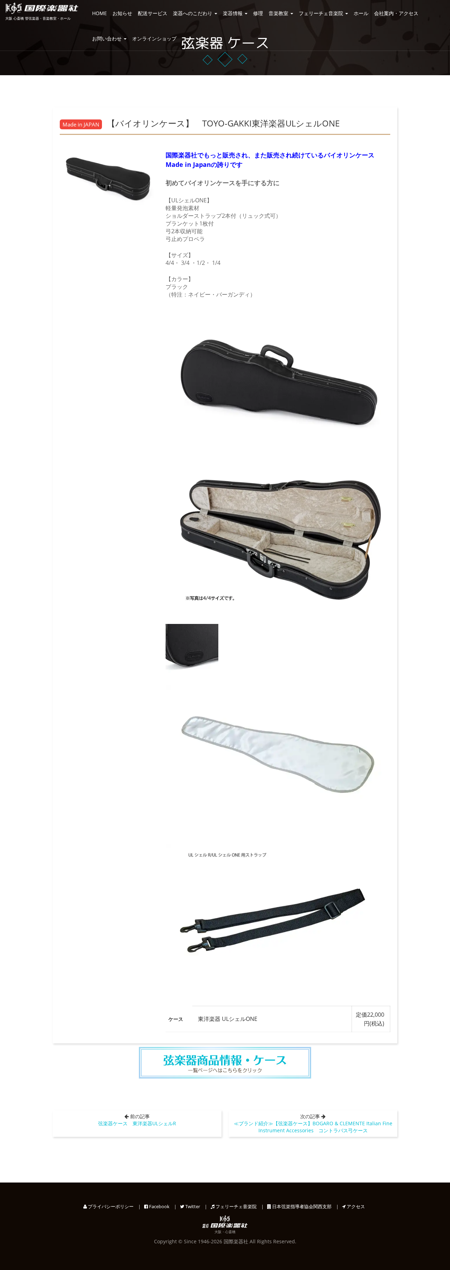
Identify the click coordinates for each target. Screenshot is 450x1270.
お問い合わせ (107, 38)
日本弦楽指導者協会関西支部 (301, 1206)
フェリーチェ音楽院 (322, 13)
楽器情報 (233, 13)
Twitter (192, 1206)
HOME (99, 13)
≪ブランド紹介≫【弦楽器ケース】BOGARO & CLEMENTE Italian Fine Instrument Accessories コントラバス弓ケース (313, 1127)
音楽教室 (279, 13)
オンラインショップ (154, 38)
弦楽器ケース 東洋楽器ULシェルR (137, 1123)
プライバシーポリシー (110, 1206)
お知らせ (122, 13)
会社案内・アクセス (396, 13)
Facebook (158, 1206)
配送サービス (152, 13)
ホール (361, 13)
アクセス (355, 1206)
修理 (258, 13)
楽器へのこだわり (193, 13)
